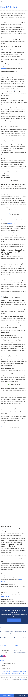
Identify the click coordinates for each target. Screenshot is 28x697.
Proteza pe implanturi (6, 528)
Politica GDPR (4, 652)
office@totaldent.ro (6, 668)
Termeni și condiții (5, 650)
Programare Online (7, 695)
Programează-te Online (14, 620)
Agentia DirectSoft (16, 681)
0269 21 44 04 (5, 665)
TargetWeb (22, 679)
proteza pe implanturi (13, 531)
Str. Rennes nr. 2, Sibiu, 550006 (8, 663)
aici (2, 293)
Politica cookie (5, 648)
